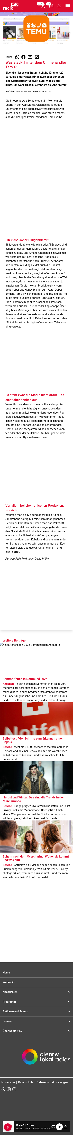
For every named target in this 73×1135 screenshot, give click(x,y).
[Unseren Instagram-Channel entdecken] (14, 1089)
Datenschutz (25, 1082)
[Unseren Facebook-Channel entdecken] (9, 1089)
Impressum (8, 1082)
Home (6, 972)
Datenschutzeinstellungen (52, 1082)
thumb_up (65, 1127)
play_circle (59, 1127)
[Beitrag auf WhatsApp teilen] (17, 57)
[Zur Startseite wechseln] (11, 6)
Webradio (8, 982)
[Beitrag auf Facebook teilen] (23, 57)
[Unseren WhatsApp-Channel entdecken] (3, 1089)
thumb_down (53, 1127)
